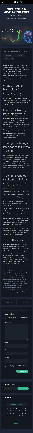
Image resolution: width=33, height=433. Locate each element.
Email (7, 350)
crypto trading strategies (16, 275)
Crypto (6, 51)
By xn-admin (9, 55)
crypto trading (9, 270)
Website (7, 357)
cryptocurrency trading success (12, 287)
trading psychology (19, 292)
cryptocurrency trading (9, 279)
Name (7, 342)
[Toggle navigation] (3, 2)
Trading (24, 51)
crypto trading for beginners (11, 273)
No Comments (9, 58)
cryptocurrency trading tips (11, 289)
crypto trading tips (18, 277)
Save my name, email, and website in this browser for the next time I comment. (17, 366)
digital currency (23, 289)
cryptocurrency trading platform (18, 283)
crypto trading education (21, 270)
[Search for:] (12, 388)
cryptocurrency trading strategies (13, 285)
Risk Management (15, 51)
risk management (8, 292)
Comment (8, 322)
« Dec (15, 423)
